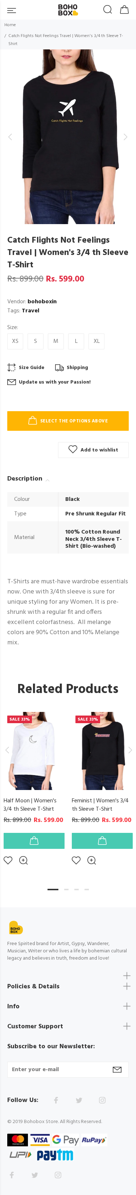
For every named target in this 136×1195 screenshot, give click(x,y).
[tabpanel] (34, 782)
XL (97, 341)
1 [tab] (53, 889)
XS (15, 341)
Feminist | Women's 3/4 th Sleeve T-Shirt (100, 805)
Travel (30, 311)
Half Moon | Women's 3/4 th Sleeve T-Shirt (30, 805)
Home (10, 25)
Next (129, 750)
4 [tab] (87, 889)
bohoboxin (42, 302)
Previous (7, 750)
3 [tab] (76, 889)
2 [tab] (66, 889)
